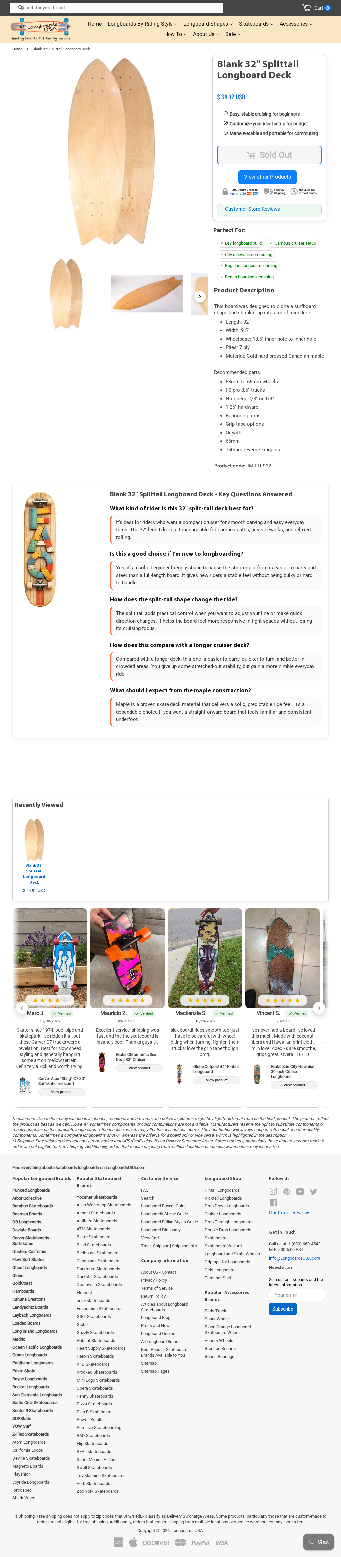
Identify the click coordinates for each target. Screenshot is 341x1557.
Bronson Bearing (220, 1348)
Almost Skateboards (96, 1212)
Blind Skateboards (94, 1244)
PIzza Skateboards (94, 1403)
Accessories (294, 24)
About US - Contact (158, 1272)
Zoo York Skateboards (98, 1491)
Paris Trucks (217, 1310)
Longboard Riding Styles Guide (169, 1221)
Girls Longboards (221, 1269)
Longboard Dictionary (161, 1229)
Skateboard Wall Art (223, 1245)
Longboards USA (187, 1530)
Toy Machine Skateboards (101, 1475)
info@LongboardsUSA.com (294, 1258)
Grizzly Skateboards (95, 1332)
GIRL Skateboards (94, 1316)
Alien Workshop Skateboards (104, 1204)
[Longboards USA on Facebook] (273, 1204)
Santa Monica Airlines (97, 1459)
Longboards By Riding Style (141, 24)
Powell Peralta (90, 1419)
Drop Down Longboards (227, 1205)
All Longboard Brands (161, 1341)
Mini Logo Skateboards (98, 1380)
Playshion (21, 1474)
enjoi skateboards (93, 1300)
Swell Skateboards (94, 1467)
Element (84, 1292)
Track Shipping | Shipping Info (169, 1245)
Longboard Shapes (206, 24)
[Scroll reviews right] (319, 1008)
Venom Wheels (219, 1340)
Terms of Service (157, 1288)
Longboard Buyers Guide (164, 1205)
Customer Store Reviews (252, 209)
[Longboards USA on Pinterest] (286, 1193)
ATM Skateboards (93, 1228)
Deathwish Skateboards (99, 1284)
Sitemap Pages (155, 1371)
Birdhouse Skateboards (99, 1252)
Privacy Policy (154, 1280)
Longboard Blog (155, 1317)
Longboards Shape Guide (164, 1213)
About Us (204, 34)
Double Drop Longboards (228, 1229)
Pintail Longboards (222, 1190)
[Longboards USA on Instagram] (273, 1193)
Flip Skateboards (92, 1443)
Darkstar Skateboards (97, 1276)
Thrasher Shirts (219, 1277)
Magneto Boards (27, 1466)
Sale (231, 34)
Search (147, 1198)
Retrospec (22, 1490)
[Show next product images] (200, 297)
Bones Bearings (219, 1356)
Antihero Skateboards (97, 1220)
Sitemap (149, 1363)
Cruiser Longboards (223, 1213)
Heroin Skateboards (95, 1356)
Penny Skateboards (95, 1396)
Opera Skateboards (95, 1388)
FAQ (145, 1190)
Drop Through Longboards (229, 1221)
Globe (82, 1324)
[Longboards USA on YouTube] (300, 1193)
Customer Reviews (290, 1213)
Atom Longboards (29, 1442)
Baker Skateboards (95, 1236)
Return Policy (153, 1296)
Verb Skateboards (93, 1483)
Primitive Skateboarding (99, 1427)
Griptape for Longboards (227, 1261)
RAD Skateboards (93, 1435)
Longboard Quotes (158, 1333)
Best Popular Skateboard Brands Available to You (164, 1352)
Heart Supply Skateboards (101, 1348)
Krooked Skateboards (97, 1372)
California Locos (27, 1450)
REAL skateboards (94, 1451)
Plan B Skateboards (95, 1411)
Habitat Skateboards (96, 1340)
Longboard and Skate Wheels (232, 1253)
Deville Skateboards (31, 1458)
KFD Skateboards (93, 1364)
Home (95, 24)
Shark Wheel (24, 1497)
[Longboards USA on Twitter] (313, 1193)
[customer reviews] (269, 89)
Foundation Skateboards (100, 1308)
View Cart (150, 1237)
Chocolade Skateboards (99, 1260)
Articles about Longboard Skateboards (164, 1307)
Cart (321, 8)
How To (173, 34)
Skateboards (254, 24)
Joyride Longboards (30, 1482)
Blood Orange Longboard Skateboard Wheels (228, 1329)
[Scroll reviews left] (22, 1008)
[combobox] (116, 8)
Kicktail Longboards (223, 1198)
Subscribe (282, 1309)
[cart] (307, 8)
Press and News (156, 1325)
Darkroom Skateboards (98, 1268)
